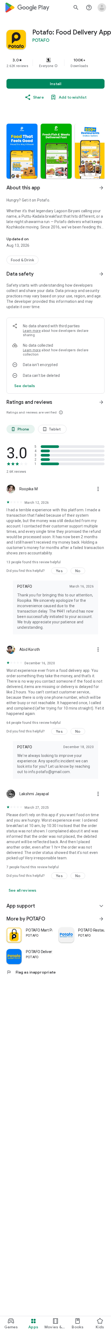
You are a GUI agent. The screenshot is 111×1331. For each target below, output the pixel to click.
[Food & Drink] (22, 260)
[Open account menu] (101, 7)
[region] (55, 63)
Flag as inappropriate (31, 972)
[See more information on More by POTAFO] (101, 918)
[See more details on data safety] (24, 385)
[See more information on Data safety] (101, 273)
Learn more (32, 331)
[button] (56, 66)
